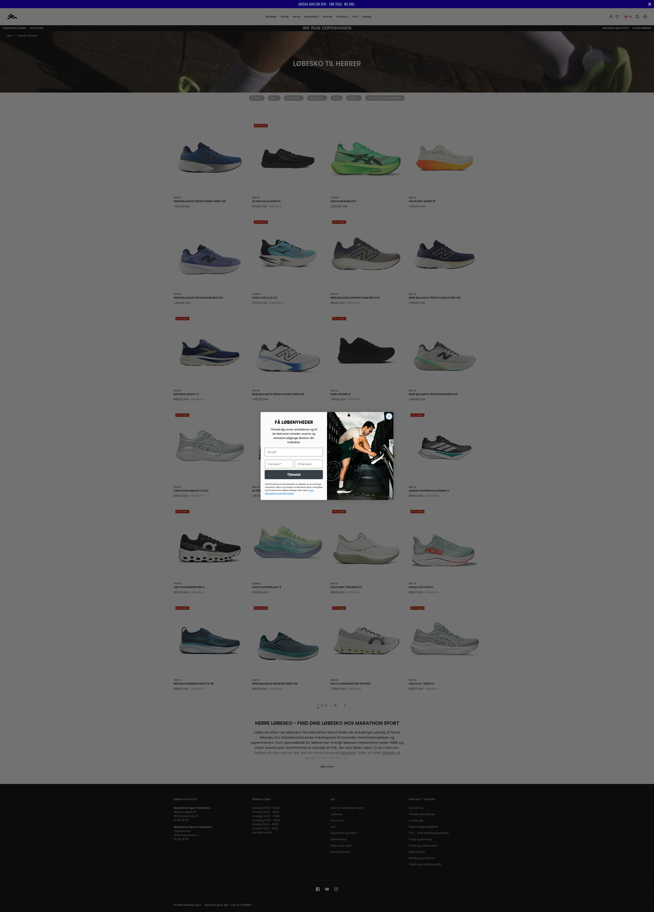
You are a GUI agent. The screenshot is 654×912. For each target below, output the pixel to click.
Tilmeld (293, 474)
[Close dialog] (389, 416)
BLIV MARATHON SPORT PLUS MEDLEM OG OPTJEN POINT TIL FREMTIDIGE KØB (327, 4)
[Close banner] (649, 4)
